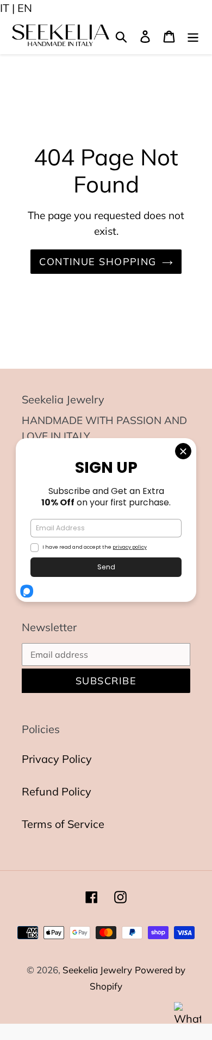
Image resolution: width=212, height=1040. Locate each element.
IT (4, 8)
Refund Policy (56, 791)
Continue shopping (97, 261)
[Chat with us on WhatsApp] (187, 1015)
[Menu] (193, 35)
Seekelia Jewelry (97, 969)
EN (24, 8)
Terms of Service (63, 824)
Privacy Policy (57, 759)
